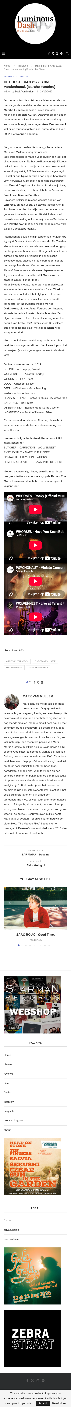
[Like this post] (30, 682)
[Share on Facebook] (34, 682)
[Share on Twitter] (38, 682)
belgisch (9, 1111)
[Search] (67, 53)
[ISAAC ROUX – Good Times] (35, 908)
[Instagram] (57, 53)
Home (7, 65)
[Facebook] (49, 53)
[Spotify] (61, 53)
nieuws (8, 1064)
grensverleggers (13, 1120)
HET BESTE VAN (14, 667)
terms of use (11, 1239)
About (7, 1220)
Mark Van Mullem (24, 91)
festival (8, 1092)
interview (9, 1101)
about (7, 1129)
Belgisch (23, 65)
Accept (43, 1403)
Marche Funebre (38, 667)
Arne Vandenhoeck (17, 661)
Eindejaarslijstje (45, 661)
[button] (7, 916)
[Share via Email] (42, 682)
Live (6, 1083)
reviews (8, 1073)
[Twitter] (52, 53)
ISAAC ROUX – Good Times (35, 934)
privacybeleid (12, 1229)
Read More (59, 1403)
